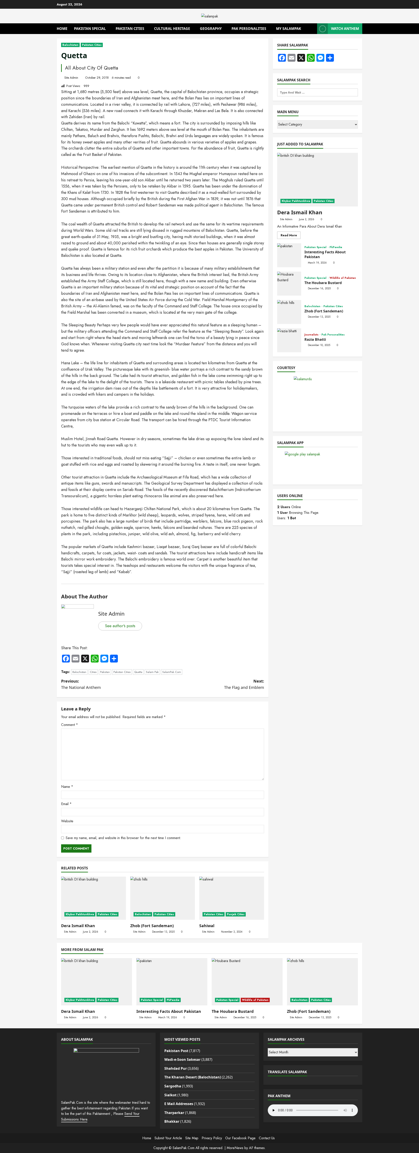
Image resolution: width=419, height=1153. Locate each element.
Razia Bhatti (289, 340)
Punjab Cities (235, 914)
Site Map (191, 1138)
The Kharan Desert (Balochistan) (192, 1077)
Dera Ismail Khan (78, 925)
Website (67, 821)
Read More (291, 236)
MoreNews (235, 1147)
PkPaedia (336, 247)
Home (62, 28)
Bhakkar (171, 1121)
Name (67, 786)
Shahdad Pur (175, 1068)
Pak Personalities (249, 28)
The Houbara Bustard (289, 284)
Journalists (311, 334)
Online (289, 506)
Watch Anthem (345, 28)
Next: (244, 684)
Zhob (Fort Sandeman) (152, 925)
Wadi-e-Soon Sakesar (182, 1059)
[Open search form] (312, 28)
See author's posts (120, 626)
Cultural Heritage (172, 28)
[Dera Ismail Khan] (93, 898)
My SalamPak (288, 28)
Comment (69, 724)
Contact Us (267, 1138)
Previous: (81, 684)
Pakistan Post (176, 1050)
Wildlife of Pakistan (343, 278)
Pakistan (105, 672)
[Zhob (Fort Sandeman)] (162, 898)
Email (66, 803)
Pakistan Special (90, 28)
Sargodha (172, 1086)
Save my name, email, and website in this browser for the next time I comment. (123, 837)
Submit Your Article (168, 1138)
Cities (93, 672)
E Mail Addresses (178, 1103)
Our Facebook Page (240, 1138)
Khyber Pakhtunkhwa (80, 914)
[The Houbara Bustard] (247, 981)
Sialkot (170, 1095)
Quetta (138, 672)
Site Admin (71, 77)
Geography (211, 28)
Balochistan (70, 45)
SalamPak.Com (171, 672)
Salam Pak (152, 672)
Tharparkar (174, 1112)
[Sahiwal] (231, 898)
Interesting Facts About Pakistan (289, 255)
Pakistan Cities (130, 28)
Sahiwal (206, 925)
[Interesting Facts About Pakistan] (171, 981)
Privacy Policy (212, 1138)
